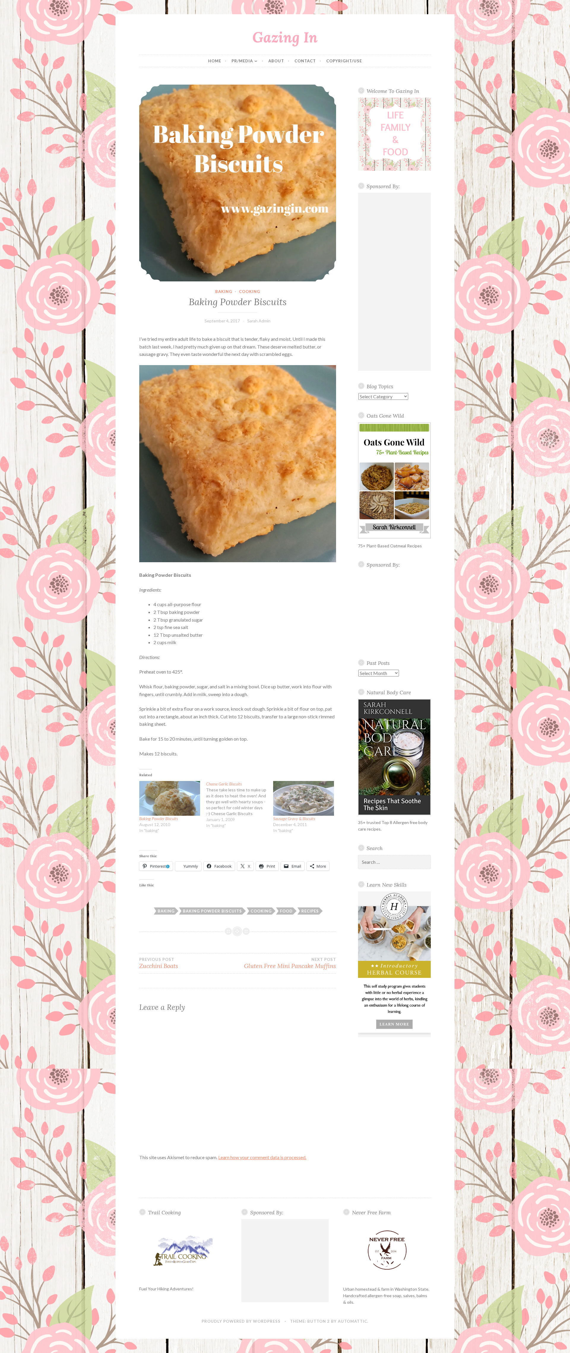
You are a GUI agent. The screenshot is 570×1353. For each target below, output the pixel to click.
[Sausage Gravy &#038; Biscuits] (303, 798)
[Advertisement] (394, 282)
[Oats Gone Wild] (394, 480)
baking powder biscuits (212, 911)
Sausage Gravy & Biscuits (294, 818)
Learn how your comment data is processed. (262, 1157)
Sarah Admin (258, 320)
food (286, 911)
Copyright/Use (344, 60)
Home (214, 60)
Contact (305, 60)
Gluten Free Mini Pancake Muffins (290, 963)
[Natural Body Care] (394, 757)
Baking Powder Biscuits (158, 818)
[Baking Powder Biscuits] (169, 798)
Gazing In (285, 37)
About (276, 60)
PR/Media (242, 60)
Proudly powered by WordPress (241, 1321)
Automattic (352, 1321)
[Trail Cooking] (183, 1250)
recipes (310, 911)
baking (223, 291)
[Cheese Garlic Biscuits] (239, 804)
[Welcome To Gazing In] (394, 134)
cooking (249, 291)
